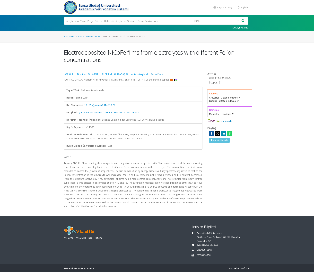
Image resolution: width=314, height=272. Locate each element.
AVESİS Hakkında (84, 237)
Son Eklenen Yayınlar (89, 36)
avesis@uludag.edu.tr (207, 245)
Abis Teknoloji (236, 268)
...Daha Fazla (156, 74)
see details (226, 121)
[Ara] (243, 21)
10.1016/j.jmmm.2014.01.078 (99, 105)
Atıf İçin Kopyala (220, 140)
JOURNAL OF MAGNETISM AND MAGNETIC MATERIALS (109, 112)
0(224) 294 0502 (204, 249)
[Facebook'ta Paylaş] (211, 133)
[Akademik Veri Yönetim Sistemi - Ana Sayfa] (71, 7)
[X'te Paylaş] (217, 133)
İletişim (98, 237)
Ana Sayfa (69, 36)
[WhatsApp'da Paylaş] (229, 133)
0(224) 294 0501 (204, 255)
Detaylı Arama (240, 27)
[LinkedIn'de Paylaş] (223, 133)
